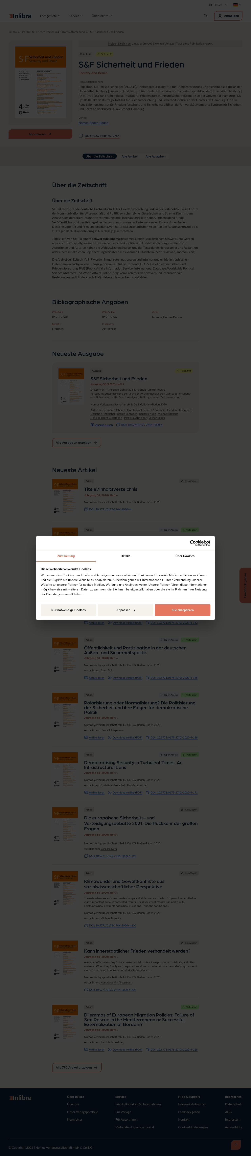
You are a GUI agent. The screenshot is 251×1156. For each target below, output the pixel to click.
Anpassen (123, 610)
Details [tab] (125, 556)
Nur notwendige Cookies (68, 610)
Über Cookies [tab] (184, 556)
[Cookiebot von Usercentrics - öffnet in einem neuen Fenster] (193, 543)
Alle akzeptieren (182, 610)
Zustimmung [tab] (66, 556)
